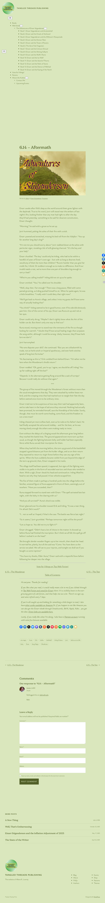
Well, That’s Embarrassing (18, 826)
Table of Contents (52, 574)
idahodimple (44, 695)
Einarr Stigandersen (36, 198)
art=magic (23, 640)
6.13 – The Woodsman (15, 571)
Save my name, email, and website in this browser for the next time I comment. (43, 776)
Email (21, 756)
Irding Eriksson (58, 640)
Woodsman (44, 644)
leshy (22, 644)
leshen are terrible (75, 640)
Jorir (66, 640)
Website (21, 766)
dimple (28, 690)
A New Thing (11, 820)
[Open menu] (4, 51)
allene (27, 198)
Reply (28, 699)
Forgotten (45, 198)
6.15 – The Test (93, 571)
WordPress (97, 897)
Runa (27, 644)
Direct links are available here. (40, 611)
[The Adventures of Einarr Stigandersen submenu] (45, 28)
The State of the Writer (17, 840)
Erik (36, 640)
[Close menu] (10, 18)
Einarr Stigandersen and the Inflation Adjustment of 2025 (34, 833)
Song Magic (35, 644)
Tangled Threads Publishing (33, 8)
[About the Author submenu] (26, 78)
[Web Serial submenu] (21, 26)
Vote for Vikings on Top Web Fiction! (52, 566)
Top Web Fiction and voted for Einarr (38, 590)
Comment (22, 721)
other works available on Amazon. (39, 605)
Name (21, 747)
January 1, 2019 (31, 688)
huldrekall (49, 640)
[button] (21, 626)
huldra (41, 640)
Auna (30, 640)
